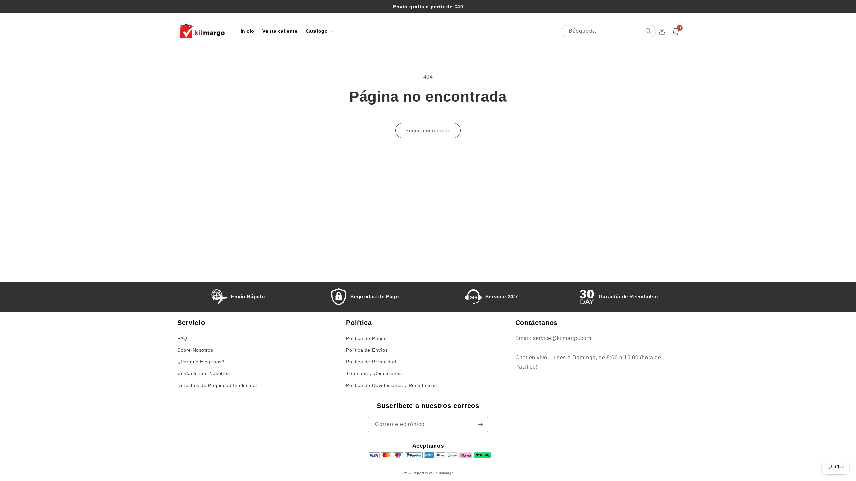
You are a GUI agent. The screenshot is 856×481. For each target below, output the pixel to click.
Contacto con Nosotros (203, 373)
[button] (319, 31)
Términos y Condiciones (374, 373)
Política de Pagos (366, 338)
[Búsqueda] (648, 31)
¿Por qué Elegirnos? (200, 361)
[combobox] (609, 31)
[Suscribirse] (480, 424)
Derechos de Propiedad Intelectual (217, 385)
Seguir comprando (428, 130)
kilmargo (446, 473)
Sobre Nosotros (195, 350)
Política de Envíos (367, 350)
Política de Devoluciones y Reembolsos (391, 385)
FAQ (182, 338)
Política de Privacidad (371, 361)
